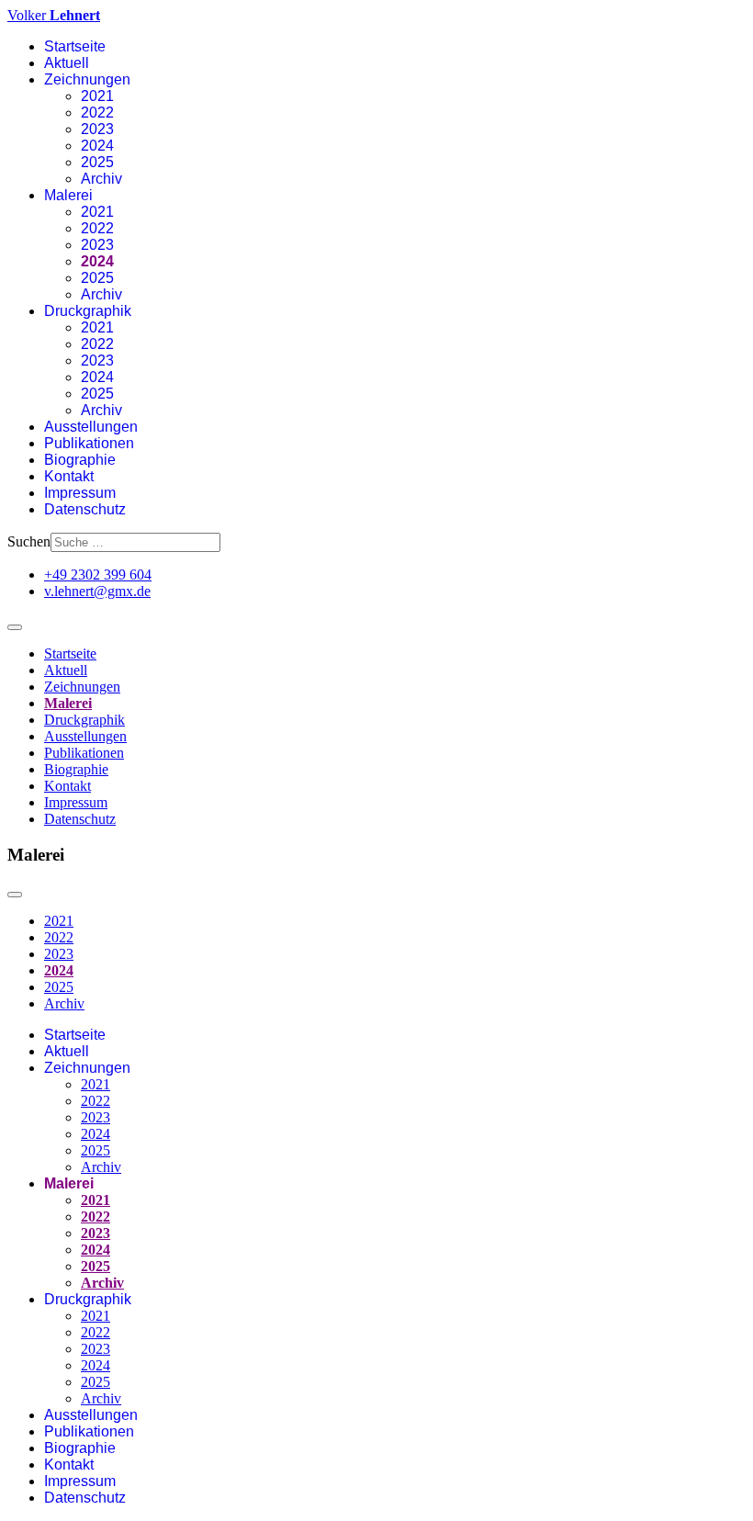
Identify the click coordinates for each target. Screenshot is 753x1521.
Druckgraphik (87, 311)
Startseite (75, 46)
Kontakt (69, 476)
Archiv (101, 178)
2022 (97, 112)
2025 (97, 162)
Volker (53, 15)
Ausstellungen (91, 426)
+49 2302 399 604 (98, 574)
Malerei (68, 195)
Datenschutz (85, 509)
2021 (97, 96)
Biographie (80, 460)
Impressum (80, 493)
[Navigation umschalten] (14, 627)
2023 (97, 129)
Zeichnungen (87, 79)
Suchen (29, 541)
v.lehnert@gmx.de (97, 591)
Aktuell (66, 63)
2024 (97, 145)
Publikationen (89, 443)
